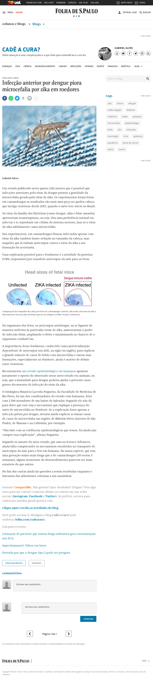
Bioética (125, 66)
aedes (125, 116)
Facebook (36, 496)
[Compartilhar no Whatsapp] (11, 98)
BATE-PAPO (126, 2)
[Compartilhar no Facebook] (4, 98)
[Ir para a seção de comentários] (29, 98)
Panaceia (113, 66)
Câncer (63, 66)
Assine (19, 12)
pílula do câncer (130, 142)
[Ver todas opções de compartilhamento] (23, 98)
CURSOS (72, 2)
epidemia (137, 136)
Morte (100, 66)
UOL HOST (49, 2)
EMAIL (143, 2)
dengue (132, 103)
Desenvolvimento (45, 66)
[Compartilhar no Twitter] (17, 98)
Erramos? (37, 563)
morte (122, 149)
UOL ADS (95, 2)
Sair (134, 12)
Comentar (88, 619)
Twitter (50, 496)
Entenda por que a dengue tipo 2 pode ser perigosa (36, 553)
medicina (112, 116)
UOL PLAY (83, 2)
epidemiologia (132, 123)
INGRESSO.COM (34, 2)
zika (110, 103)
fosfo (110, 129)
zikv (119, 129)
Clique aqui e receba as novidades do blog (30, 508)
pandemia (113, 142)
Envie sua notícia (14, 563)
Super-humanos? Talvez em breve (24, 545)
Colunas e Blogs (14, 24)
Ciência (27, 66)
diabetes (131, 110)
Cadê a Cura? (21, 49)
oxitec (111, 149)
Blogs (37, 24)
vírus (125, 136)
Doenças (7, 66)
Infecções (75, 66)
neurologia (113, 136)
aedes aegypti (114, 110)
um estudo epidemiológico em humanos (49, 371)
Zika (17, 66)
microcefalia (114, 123)
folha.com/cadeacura (30, 519)
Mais (137, 66)
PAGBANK (61, 2)
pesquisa (137, 116)
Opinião (89, 66)
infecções (131, 129)
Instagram (20, 496)
